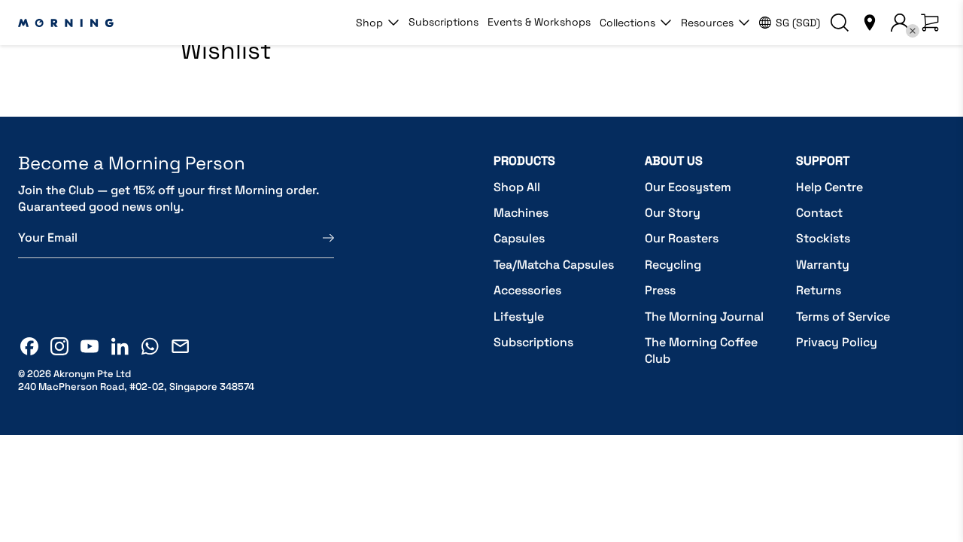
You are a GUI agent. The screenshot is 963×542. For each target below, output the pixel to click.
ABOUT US (674, 161)
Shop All (517, 187)
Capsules (519, 238)
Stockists (823, 238)
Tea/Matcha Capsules (554, 265)
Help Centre (829, 187)
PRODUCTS (524, 161)
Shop (369, 22)
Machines (521, 213)
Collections (627, 22)
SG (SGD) (798, 22)
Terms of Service (843, 316)
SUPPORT (822, 161)
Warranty (822, 265)
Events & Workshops (539, 22)
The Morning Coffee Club (701, 350)
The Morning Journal (704, 316)
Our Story (672, 213)
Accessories (527, 290)
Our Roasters (681, 238)
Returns (818, 290)
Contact (819, 213)
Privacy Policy (836, 342)
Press (660, 290)
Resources (707, 22)
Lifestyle (519, 316)
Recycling (673, 265)
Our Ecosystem (688, 187)
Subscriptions (443, 22)
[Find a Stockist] (870, 23)
